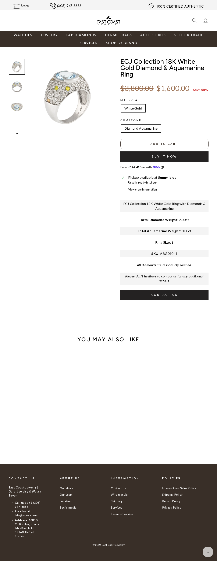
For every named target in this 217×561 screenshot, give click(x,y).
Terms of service (122, 514)
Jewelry (49, 35)
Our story (66, 488)
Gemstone (131, 120)
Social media (68, 507)
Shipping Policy (172, 494)
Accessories (153, 35)
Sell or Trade (188, 35)
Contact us (164, 294)
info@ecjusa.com (26, 515)
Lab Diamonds (81, 35)
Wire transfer (120, 494)
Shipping (116, 501)
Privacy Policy (171, 507)
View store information (142, 189)
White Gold (133, 108)
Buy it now (164, 156)
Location (66, 501)
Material (130, 100)
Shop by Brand (122, 43)
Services (88, 43)
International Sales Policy (179, 488)
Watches (23, 35)
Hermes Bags (118, 35)
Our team (66, 494)
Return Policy (171, 501)
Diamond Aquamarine (140, 128)
